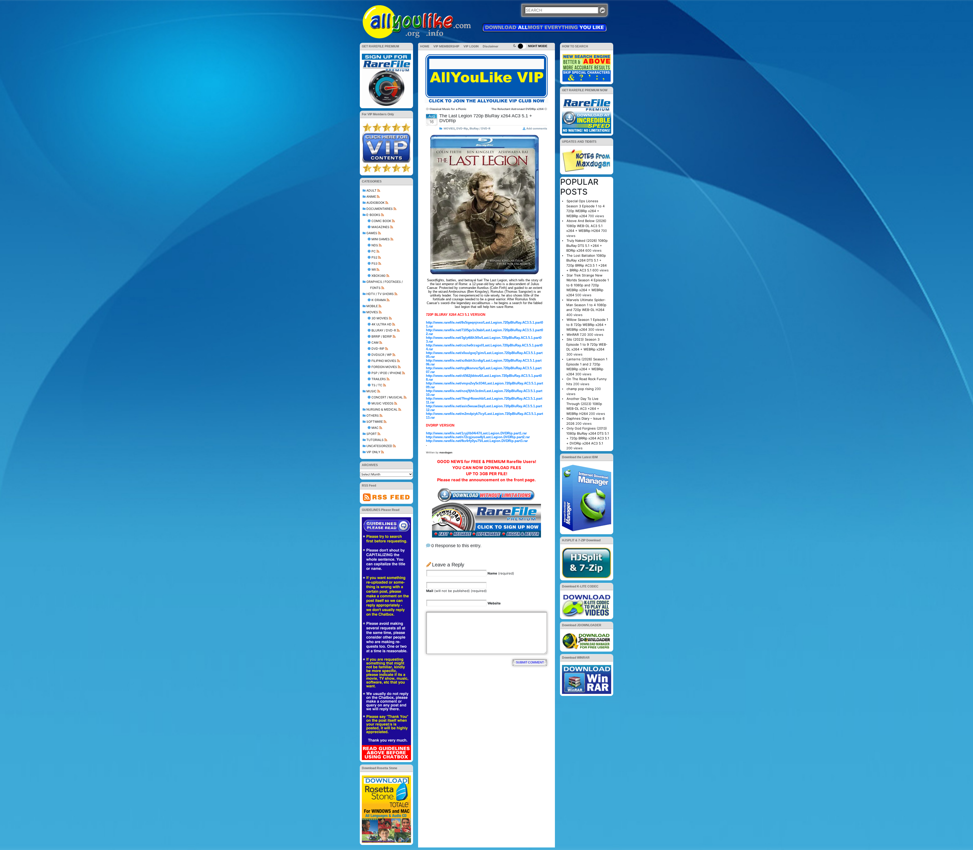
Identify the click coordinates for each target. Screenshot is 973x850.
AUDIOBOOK (375, 203)
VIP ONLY (373, 452)
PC (373, 251)
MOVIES (372, 312)
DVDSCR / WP (381, 355)
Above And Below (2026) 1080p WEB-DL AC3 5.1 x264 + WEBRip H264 (586, 226)
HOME (424, 46)
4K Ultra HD (381, 324)
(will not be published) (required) (456, 591)
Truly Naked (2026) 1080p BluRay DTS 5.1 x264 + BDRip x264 (587, 245)
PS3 (374, 263)
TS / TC (376, 385)
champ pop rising (580, 389)
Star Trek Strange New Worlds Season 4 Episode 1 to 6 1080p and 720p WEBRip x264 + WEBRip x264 (587, 285)
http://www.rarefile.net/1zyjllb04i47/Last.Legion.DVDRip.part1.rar (476, 433)
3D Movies (379, 318)
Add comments (536, 128)
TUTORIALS (375, 440)
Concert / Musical (387, 397)
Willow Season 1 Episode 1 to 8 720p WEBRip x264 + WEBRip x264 (587, 324)
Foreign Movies (384, 367)
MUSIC (371, 391)
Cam (375, 342)
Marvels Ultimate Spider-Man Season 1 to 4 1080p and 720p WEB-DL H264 (586, 305)
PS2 (374, 257)
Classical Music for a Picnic (447, 109)
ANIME (371, 196)
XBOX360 (378, 276)
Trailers (378, 379)
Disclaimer (490, 46)
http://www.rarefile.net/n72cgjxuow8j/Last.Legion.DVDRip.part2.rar (478, 437)
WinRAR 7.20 (576, 334)
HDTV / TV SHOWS (380, 294)
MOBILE (372, 306)
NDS (374, 245)
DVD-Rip (377, 348)
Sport (371, 434)
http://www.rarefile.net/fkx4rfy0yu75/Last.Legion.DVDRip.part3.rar (477, 441)
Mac (375, 428)
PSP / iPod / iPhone (386, 373)
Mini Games (380, 239)
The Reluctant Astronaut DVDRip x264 (517, 109)
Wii (373, 269)
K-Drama (378, 300)
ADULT (371, 190)
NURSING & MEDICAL (382, 409)
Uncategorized (379, 446)
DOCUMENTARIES (379, 209)
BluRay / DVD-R (383, 330)
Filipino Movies (383, 361)
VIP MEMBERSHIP (446, 46)
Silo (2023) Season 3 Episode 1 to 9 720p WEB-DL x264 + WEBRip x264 (586, 344)
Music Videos (382, 403)
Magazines (380, 227)
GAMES (371, 233)
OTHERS (372, 415)
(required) (501, 573)
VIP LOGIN (471, 46)
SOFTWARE (374, 421)
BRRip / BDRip (381, 336)
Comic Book (381, 221)
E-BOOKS (373, 215)
